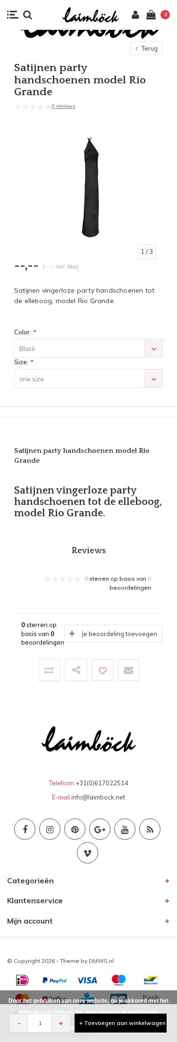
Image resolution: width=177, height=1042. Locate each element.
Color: (24, 332)
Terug (149, 48)
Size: (23, 362)
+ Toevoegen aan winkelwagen (122, 1022)
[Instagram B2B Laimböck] (49, 829)
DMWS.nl (101, 960)
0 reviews (63, 106)
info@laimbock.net (98, 797)
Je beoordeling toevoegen (119, 634)
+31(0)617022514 (102, 783)
